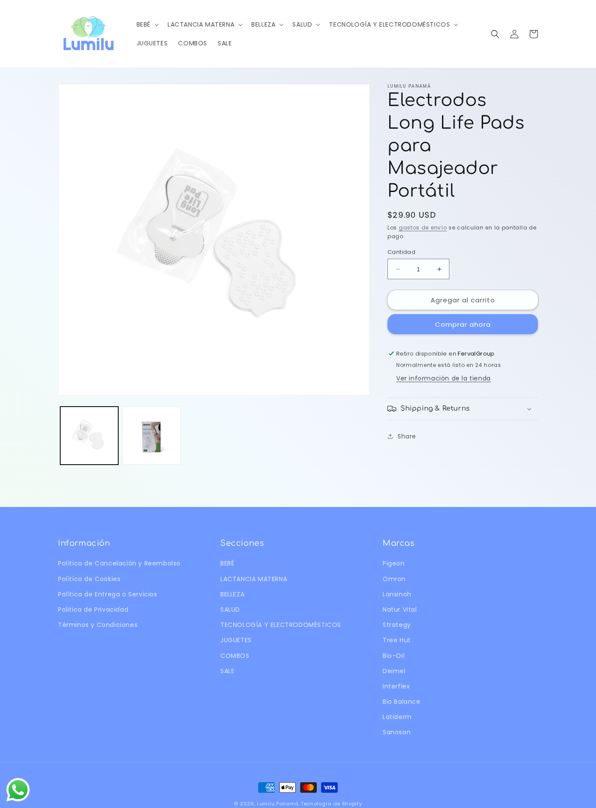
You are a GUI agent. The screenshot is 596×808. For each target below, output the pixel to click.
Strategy (397, 624)
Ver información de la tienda (443, 378)
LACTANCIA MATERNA (253, 579)
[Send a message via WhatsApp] (18, 790)
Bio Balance (402, 701)
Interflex (396, 686)
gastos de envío (423, 227)
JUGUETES (236, 640)
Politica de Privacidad (93, 609)
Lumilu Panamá (278, 803)
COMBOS (235, 655)
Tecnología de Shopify (331, 803)
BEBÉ (227, 563)
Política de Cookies (89, 579)
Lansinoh (397, 594)
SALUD (230, 609)
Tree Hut (397, 640)
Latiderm (397, 716)
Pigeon (394, 563)
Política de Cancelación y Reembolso (119, 563)
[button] (146, 24)
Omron (394, 579)
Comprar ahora (463, 324)
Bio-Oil (393, 655)
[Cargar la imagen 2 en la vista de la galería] (152, 436)
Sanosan (397, 732)
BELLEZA (232, 594)
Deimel (394, 671)
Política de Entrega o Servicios (108, 594)
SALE (227, 671)
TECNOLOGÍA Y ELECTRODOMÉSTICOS (280, 624)
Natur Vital (400, 609)
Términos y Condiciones (97, 624)
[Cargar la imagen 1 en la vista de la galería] (89, 436)
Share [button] (406, 436)
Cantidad (401, 252)
